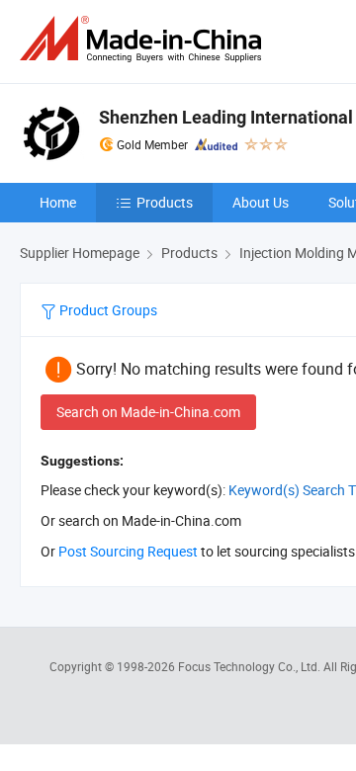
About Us (260, 202)
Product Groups (106, 309)
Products (164, 202)
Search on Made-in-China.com (148, 411)
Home (58, 202)
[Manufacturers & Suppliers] (144, 39)
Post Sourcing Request (128, 551)
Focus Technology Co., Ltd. (250, 666)
